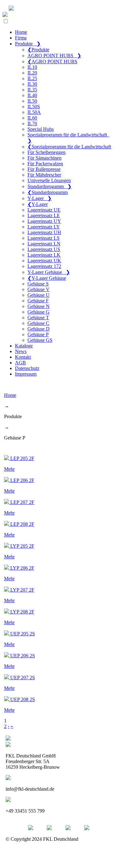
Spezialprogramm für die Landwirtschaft (69, 146)
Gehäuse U (38, 295)
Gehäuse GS (39, 340)
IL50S (33, 106)
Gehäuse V (38, 289)
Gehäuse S (38, 283)
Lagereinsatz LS (43, 238)
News (21, 351)
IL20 (32, 72)
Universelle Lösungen (49, 180)
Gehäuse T (38, 317)
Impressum (26, 374)
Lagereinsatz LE (43, 215)
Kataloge (24, 345)
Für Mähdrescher (44, 174)
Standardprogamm (49, 186)
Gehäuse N (38, 306)
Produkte (28, 43)
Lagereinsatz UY (44, 221)
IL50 (32, 101)
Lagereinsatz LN (44, 243)
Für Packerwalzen (45, 163)
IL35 (32, 89)
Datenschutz (27, 368)
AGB (20, 362)
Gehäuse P (38, 334)
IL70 (32, 123)
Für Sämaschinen (44, 158)
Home (21, 32)
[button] (6, 21)
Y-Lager (39, 198)
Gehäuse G (38, 312)
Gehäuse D (38, 328)
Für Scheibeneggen (46, 152)
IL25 (32, 78)
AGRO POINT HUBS (54, 55)
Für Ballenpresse (44, 169)
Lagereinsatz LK (44, 255)
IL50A (34, 112)
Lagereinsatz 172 (44, 266)
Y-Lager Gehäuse (48, 272)
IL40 (32, 95)
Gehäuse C (38, 323)
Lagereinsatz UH (44, 232)
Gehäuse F (38, 300)
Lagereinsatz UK (44, 260)
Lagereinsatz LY (43, 226)
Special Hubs (40, 129)
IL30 (32, 84)
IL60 (32, 118)
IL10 (32, 67)
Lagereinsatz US (43, 249)
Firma (21, 37)
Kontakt (23, 357)
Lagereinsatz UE (44, 210)
